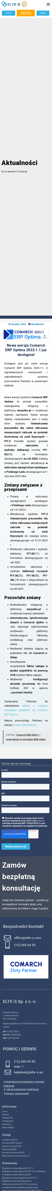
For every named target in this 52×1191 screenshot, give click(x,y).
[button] (48, 4)
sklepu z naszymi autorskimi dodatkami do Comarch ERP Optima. (26, 710)
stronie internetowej (24, 724)
